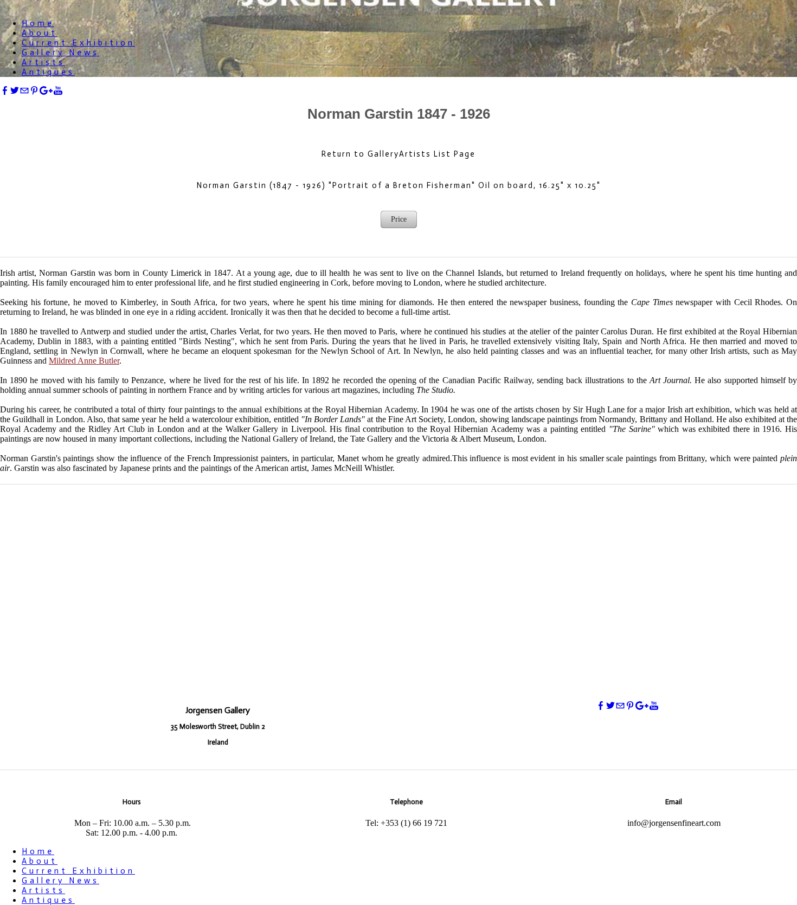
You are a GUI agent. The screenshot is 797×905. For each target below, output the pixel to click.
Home (38, 23)
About (39, 33)
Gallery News (60, 52)
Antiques (48, 72)
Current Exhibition (78, 43)
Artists (43, 62)
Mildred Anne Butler (84, 360)
